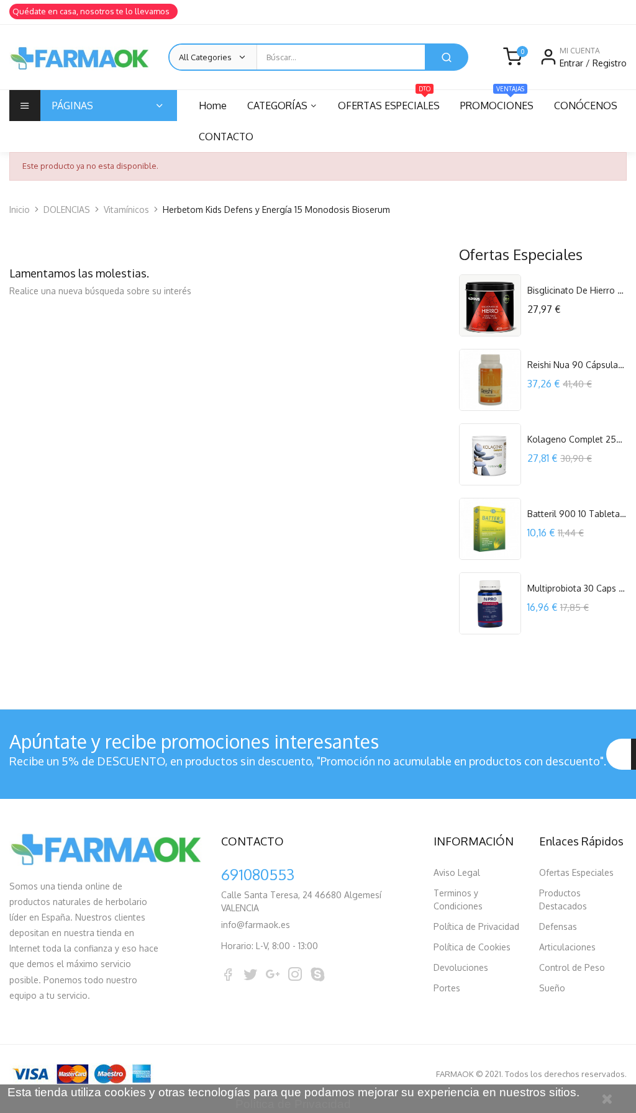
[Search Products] (446, 57)
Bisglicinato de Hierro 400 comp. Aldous (577, 290)
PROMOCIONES (497, 101)
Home (213, 105)
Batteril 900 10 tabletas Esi (577, 513)
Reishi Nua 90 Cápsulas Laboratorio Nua (577, 364)
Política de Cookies (472, 947)
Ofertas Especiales (576, 872)
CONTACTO (226, 136)
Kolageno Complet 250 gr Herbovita (577, 439)
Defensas (558, 926)
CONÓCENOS (585, 105)
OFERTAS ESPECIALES (389, 101)
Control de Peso (572, 967)
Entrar (573, 63)
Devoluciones (461, 967)
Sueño (552, 988)
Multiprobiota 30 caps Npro (577, 588)
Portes (447, 988)
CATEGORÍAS (277, 105)
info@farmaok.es (255, 924)
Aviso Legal (457, 872)
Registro (610, 63)
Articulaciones (567, 947)
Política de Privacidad (476, 926)
